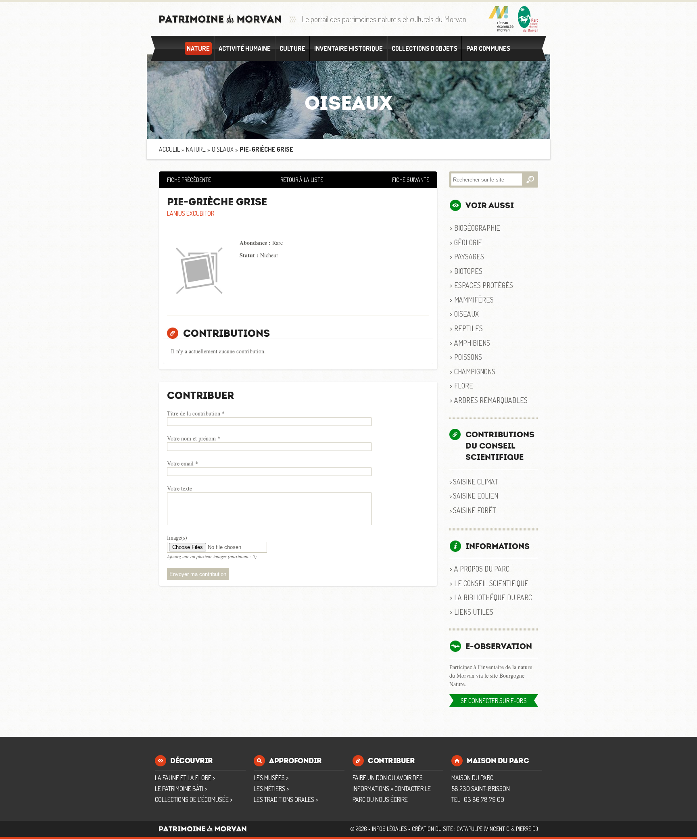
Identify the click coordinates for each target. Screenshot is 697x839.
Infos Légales (389, 828)
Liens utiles (473, 611)
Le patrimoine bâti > (181, 789)
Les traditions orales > (286, 799)
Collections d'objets (424, 48)
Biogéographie (477, 227)
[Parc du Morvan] (528, 19)
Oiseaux (223, 149)
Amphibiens (472, 342)
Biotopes (468, 270)
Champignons (474, 371)
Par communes (488, 48)
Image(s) (177, 537)
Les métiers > (271, 789)
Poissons (468, 356)
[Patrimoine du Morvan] (220, 19)
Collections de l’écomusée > (193, 799)
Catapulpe (469, 828)
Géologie (468, 242)
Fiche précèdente (189, 179)
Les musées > (271, 778)
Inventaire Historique (348, 48)
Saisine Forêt (474, 510)
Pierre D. (526, 828)
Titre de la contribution (196, 413)
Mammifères (474, 299)
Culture (292, 48)
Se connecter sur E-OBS (494, 701)
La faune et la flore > (185, 778)
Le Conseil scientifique (491, 583)
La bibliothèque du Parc (493, 597)
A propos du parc (481, 568)
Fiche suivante (410, 179)
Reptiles (468, 328)
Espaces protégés (483, 285)
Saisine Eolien (475, 495)
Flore (463, 385)
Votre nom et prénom (193, 438)
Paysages (469, 256)
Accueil (169, 149)
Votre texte (179, 488)
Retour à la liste (301, 179)
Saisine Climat (475, 481)
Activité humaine (245, 48)
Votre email (182, 463)
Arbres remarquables (491, 400)
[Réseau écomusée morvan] (501, 19)
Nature (198, 48)
